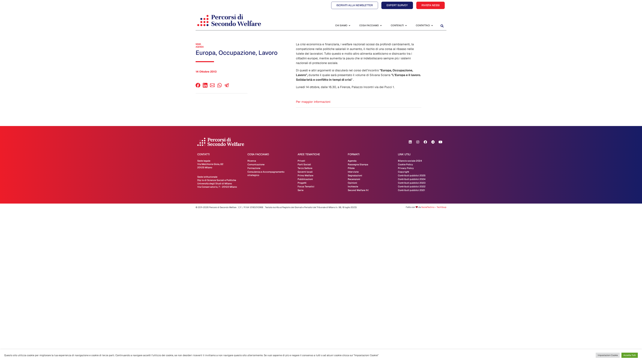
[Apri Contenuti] (406, 25)
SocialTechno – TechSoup (433, 207)
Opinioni (352, 182)
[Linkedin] (410, 142)
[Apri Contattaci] (432, 25)
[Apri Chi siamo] (349, 25)
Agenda (200, 46)
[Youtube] (440, 142)
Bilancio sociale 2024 (410, 160)
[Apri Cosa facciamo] (381, 25)
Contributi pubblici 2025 (411, 175)
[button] (442, 26)
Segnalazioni (355, 175)
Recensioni (354, 179)
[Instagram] (417, 142)
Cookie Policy (405, 164)
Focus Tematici (306, 186)
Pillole (351, 168)
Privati (301, 160)
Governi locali (305, 171)
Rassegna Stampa (358, 164)
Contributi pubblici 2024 (411, 179)
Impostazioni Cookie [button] (608, 355)
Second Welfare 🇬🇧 (358, 190)
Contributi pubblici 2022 (411, 186)
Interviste (353, 171)
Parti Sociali (304, 164)
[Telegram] (433, 142)
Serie (300, 190)
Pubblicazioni (305, 179)
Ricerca (251, 160)
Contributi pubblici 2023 (411, 182)
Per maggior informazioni (313, 102)
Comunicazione (255, 164)
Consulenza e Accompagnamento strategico (265, 173)
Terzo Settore (305, 168)
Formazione (253, 168)
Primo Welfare (305, 175)
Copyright (403, 171)
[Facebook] (198, 86)
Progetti (302, 182)
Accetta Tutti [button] (629, 355)
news (198, 44)
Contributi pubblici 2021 (411, 190)
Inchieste (353, 186)
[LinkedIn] (205, 86)
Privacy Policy (406, 168)
